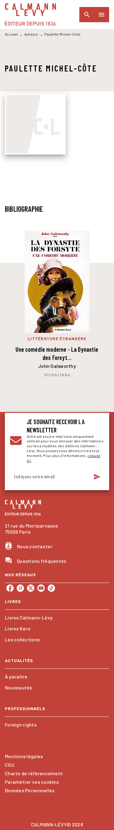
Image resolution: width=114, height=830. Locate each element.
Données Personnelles (29, 790)
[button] (57, 617)
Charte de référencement (34, 773)
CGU (9, 765)
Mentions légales (24, 756)
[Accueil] (30, 14)
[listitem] (10, 588)
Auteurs (31, 34)
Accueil (11, 34)
